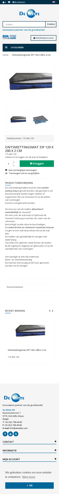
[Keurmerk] (9, 37)
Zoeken (51, 24)
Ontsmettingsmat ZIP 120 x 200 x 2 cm (31, 54)
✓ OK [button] (30, 485)
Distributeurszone (44, 37)
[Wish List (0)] (9, 2)
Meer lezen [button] (28, 477)
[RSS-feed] (15, 433)
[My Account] (4, 2)
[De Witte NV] (29, 13)
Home (6, 54)
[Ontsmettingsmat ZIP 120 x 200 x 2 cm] (18, 120)
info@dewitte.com (19, 428)
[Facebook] (5, 433)
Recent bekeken (15, 286)
